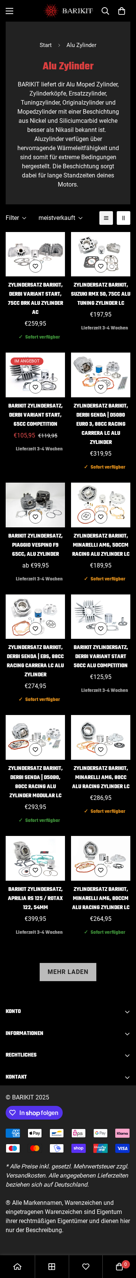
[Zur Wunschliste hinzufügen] (35, 266)
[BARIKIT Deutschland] (68, 11)
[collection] (52, 1266)
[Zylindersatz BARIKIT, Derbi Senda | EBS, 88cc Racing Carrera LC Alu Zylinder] (35, 616)
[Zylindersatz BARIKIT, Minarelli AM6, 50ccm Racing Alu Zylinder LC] (100, 505)
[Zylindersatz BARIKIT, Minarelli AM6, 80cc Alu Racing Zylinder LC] (100, 737)
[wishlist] (86, 1266)
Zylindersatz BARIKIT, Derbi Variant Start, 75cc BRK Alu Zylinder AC (35, 299)
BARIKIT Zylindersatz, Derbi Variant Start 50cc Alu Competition (101, 656)
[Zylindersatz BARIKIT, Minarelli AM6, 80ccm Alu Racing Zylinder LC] (100, 858)
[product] (17, 1266)
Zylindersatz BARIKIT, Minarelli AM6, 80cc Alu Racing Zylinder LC (101, 777)
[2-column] (123, 218)
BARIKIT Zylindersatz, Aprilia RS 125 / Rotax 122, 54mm (35, 898)
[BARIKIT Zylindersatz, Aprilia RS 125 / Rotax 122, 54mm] (35, 858)
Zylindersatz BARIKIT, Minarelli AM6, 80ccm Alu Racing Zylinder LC (101, 898)
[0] (121, 11)
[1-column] (106, 218)
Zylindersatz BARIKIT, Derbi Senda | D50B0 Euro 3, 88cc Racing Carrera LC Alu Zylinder (101, 424)
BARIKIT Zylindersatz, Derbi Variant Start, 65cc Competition (35, 415)
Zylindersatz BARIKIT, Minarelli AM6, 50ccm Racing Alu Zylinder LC (101, 545)
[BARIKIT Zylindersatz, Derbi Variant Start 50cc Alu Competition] (100, 616)
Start (46, 45)
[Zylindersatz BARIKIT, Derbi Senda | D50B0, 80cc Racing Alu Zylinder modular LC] (35, 737)
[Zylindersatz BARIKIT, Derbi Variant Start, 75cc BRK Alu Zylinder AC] (35, 254)
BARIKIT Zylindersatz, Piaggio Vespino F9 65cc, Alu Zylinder (35, 545)
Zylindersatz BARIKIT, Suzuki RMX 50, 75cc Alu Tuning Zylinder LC (100, 294)
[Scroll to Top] (122, 1237)
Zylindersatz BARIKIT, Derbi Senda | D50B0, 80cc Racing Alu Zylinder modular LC (35, 782)
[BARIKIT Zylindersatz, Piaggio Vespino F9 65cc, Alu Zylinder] (35, 505)
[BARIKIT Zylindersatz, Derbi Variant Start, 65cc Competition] (35, 375)
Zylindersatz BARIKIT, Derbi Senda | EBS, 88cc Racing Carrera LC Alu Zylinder (35, 661)
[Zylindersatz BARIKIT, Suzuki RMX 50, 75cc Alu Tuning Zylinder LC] (100, 254)
